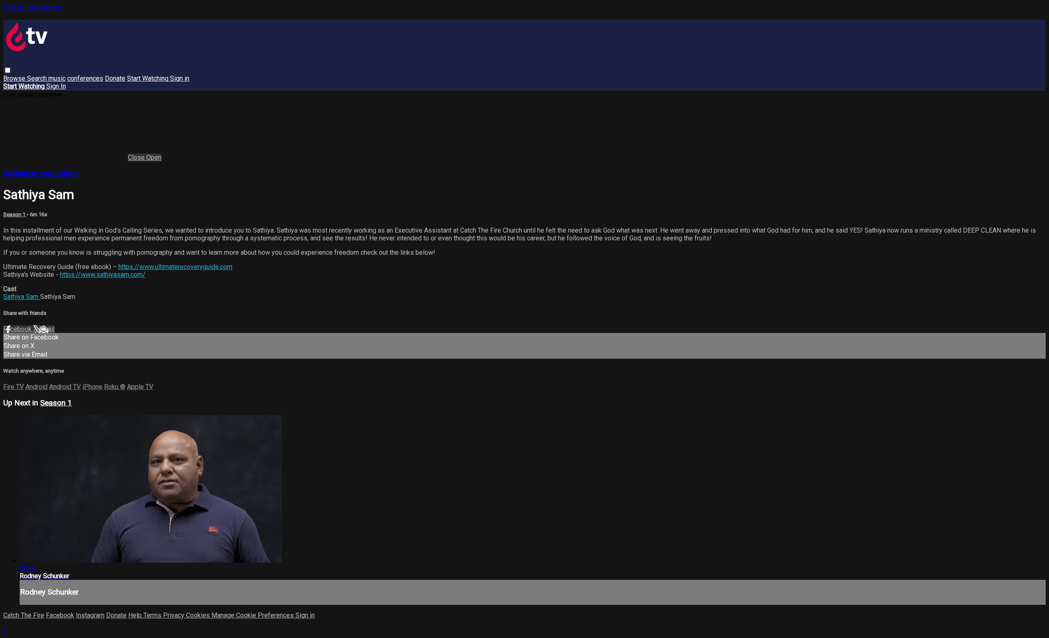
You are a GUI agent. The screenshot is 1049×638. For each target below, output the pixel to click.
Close (137, 157)
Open (153, 157)
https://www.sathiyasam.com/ (102, 274)
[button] (7, 70)
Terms (153, 615)
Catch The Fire (23, 615)
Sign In (56, 86)
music (57, 78)
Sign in (179, 78)
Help (135, 615)
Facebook (18, 329)
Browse (15, 78)
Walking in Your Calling (41, 173)
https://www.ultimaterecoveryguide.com (175, 267)
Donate (115, 78)
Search (37, 78)
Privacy (174, 615)
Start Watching (148, 78)
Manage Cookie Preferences (253, 615)
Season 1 (15, 214)
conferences (85, 78)
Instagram (90, 615)
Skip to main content (32, 7)
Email (46, 329)
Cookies (198, 615)
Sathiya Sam (21, 297)
